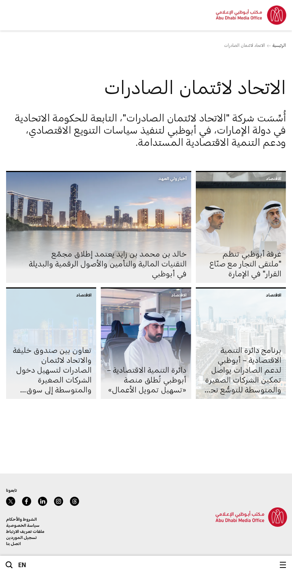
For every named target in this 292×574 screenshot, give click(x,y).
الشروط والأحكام (21, 519)
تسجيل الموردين (21, 537)
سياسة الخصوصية (23, 525)
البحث (9, 565)
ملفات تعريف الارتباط (25, 531)
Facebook (26, 501)
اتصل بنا (13, 543)
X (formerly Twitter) (10, 501)
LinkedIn (42, 501)
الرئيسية (279, 45)
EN (22, 564)
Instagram (58, 501)
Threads (74, 501)
